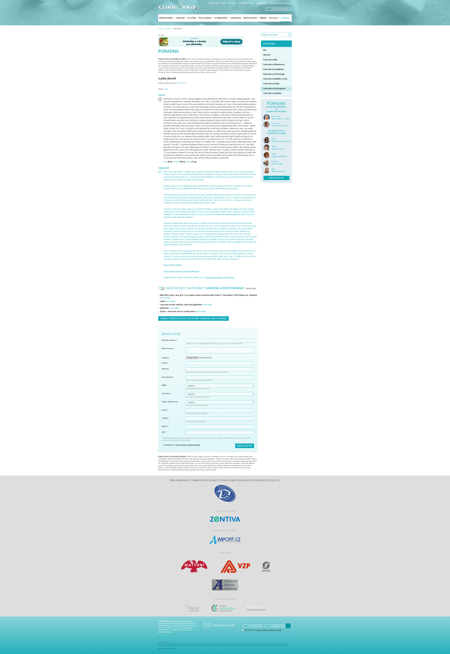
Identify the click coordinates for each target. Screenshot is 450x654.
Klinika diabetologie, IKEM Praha (219, 277)
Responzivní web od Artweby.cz (167, 648)
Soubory (165, 357)
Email (165, 410)
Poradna (167, 28)
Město (165, 426)
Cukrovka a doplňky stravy (275, 78)
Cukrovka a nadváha (272, 93)
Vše (264, 50)
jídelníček (169, 308)
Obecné (266, 55)
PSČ (164, 432)
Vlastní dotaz (168, 348)
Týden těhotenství (170, 401)
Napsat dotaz (276, 178)
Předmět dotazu (169, 340)
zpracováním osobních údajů (187, 445)
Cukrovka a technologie (274, 74)
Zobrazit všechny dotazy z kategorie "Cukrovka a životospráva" (193, 318)
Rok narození (167, 377)
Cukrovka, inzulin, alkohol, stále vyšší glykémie (186, 304)
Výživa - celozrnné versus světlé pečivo (182, 311)
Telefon (165, 418)
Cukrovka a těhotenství (274, 64)
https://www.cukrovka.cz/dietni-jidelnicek (181, 271)
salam (167, 301)
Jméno (165, 363)
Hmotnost (166, 393)
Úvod (160, 28)
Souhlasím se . (182, 445)
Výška (164, 385)
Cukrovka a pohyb (271, 83)
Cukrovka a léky (270, 59)
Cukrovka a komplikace (273, 69)
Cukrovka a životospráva (274, 88)
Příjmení (165, 369)
